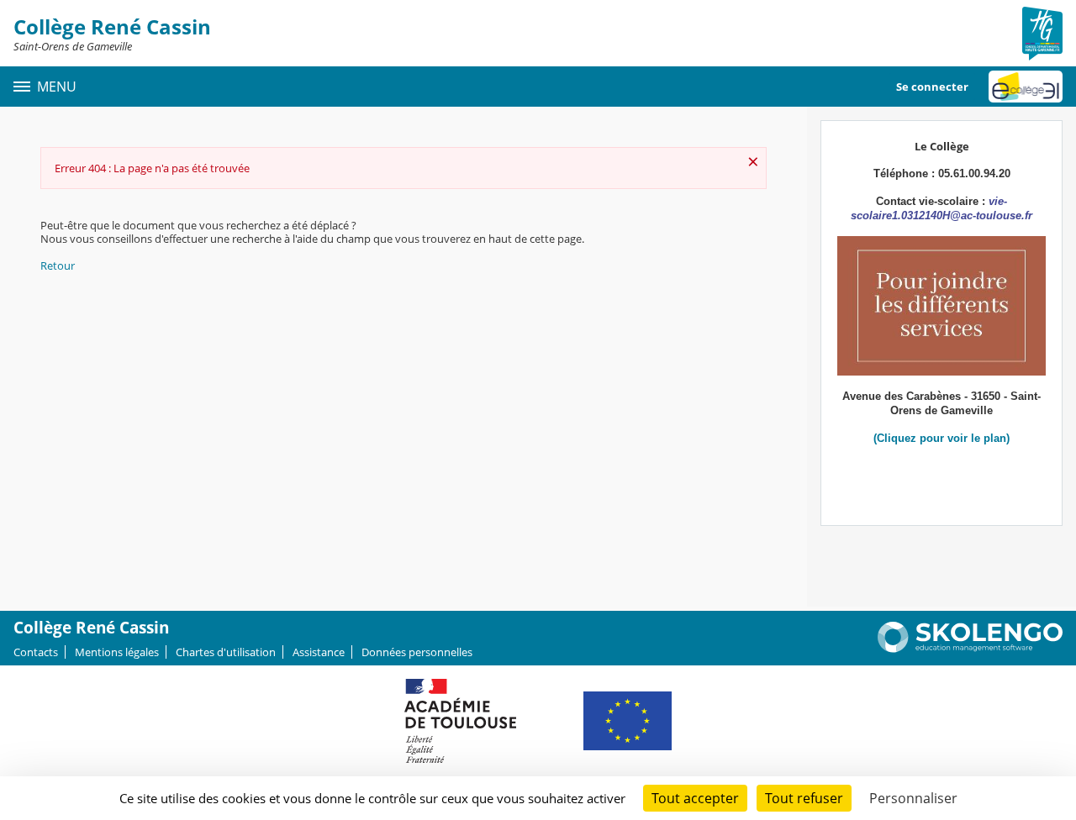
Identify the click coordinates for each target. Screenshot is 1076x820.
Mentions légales (117, 652)
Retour (57, 265)
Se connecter (932, 86)
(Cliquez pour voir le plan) (941, 438)
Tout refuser (804, 798)
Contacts (35, 652)
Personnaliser (913, 798)
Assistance (319, 652)
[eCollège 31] (1026, 86)
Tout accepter (695, 798)
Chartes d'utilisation (226, 652)
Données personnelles (416, 652)
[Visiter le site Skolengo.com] (970, 648)
